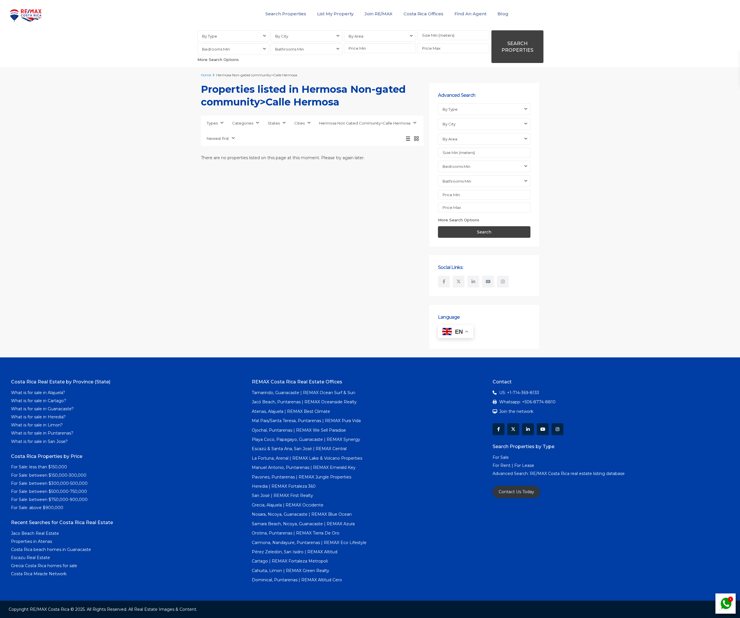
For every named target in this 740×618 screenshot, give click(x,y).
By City (281, 36)
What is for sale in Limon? (37, 425)
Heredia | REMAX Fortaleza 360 (284, 486)
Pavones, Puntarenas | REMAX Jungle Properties (301, 477)
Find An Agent (470, 13)
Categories (242, 123)
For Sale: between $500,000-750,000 (49, 491)
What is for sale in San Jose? (39, 441)
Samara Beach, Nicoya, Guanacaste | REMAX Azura (303, 523)
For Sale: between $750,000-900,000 (49, 499)
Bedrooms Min (216, 49)
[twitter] (459, 281)
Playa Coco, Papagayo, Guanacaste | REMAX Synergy (306, 439)
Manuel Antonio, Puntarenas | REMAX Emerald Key (304, 467)
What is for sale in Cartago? (38, 400)
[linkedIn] (473, 281)
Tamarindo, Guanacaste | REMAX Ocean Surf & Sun (303, 392)
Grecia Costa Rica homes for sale (44, 565)
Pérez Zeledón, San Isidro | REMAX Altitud (294, 551)
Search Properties (285, 13)
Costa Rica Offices (423, 13)
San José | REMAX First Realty (282, 495)
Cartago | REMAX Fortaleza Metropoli (290, 561)
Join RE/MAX (379, 13)
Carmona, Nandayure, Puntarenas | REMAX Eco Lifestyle (309, 542)
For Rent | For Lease (513, 465)
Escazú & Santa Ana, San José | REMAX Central (299, 448)
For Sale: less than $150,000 (39, 466)
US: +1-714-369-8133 (519, 392)
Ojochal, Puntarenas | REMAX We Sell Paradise (299, 430)
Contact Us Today (516, 491)
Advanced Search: (511, 473)
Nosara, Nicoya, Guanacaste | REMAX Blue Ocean (302, 514)
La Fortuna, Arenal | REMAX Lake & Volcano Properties (307, 458)
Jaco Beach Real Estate (35, 533)
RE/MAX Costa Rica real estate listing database (578, 473)
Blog (502, 13)
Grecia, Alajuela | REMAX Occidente (287, 505)
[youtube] (488, 281)
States (274, 123)
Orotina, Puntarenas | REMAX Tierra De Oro (295, 533)
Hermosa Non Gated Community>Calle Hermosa (364, 123)
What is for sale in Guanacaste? (42, 408)
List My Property (335, 13)
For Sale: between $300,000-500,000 (49, 483)
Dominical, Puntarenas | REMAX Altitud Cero (297, 579)
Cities (299, 123)
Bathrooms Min (289, 49)
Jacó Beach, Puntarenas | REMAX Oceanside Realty (304, 401)
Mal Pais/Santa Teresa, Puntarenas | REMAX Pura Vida (306, 420)
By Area (356, 36)
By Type (209, 36)
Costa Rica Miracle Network (38, 573)
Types (212, 123)
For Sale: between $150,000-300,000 (48, 475)
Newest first (218, 138)
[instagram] (503, 281)
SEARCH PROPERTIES (517, 47)
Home (206, 75)
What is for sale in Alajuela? (38, 392)
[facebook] (444, 281)
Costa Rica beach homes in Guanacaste (51, 549)
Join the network (516, 411)
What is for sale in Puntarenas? (42, 433)
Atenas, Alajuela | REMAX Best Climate (291, 411)
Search (484, 232)
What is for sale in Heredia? (38, 417)
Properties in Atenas (31, 541)
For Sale (501, 457)
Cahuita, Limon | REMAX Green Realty (290, 570)
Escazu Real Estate (30, 557)
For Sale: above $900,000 (37, 507)
